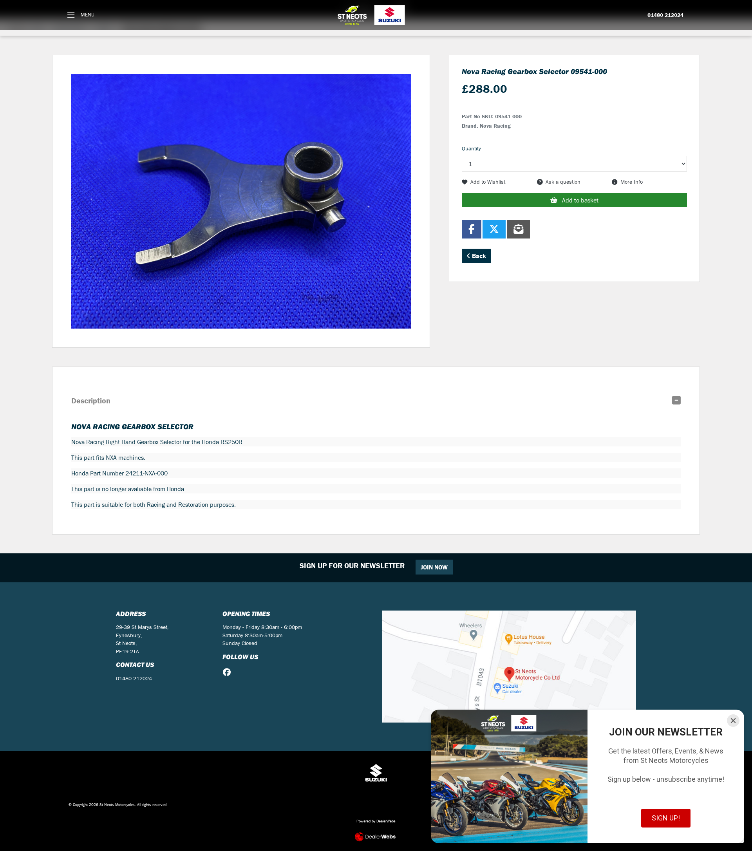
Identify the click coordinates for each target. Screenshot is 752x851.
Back (478, 256)
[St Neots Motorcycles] (372, 15)
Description (90, 400)
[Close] (733, 720)
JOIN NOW (434, 567)
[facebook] (228, 672)
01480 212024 (665, 15)
